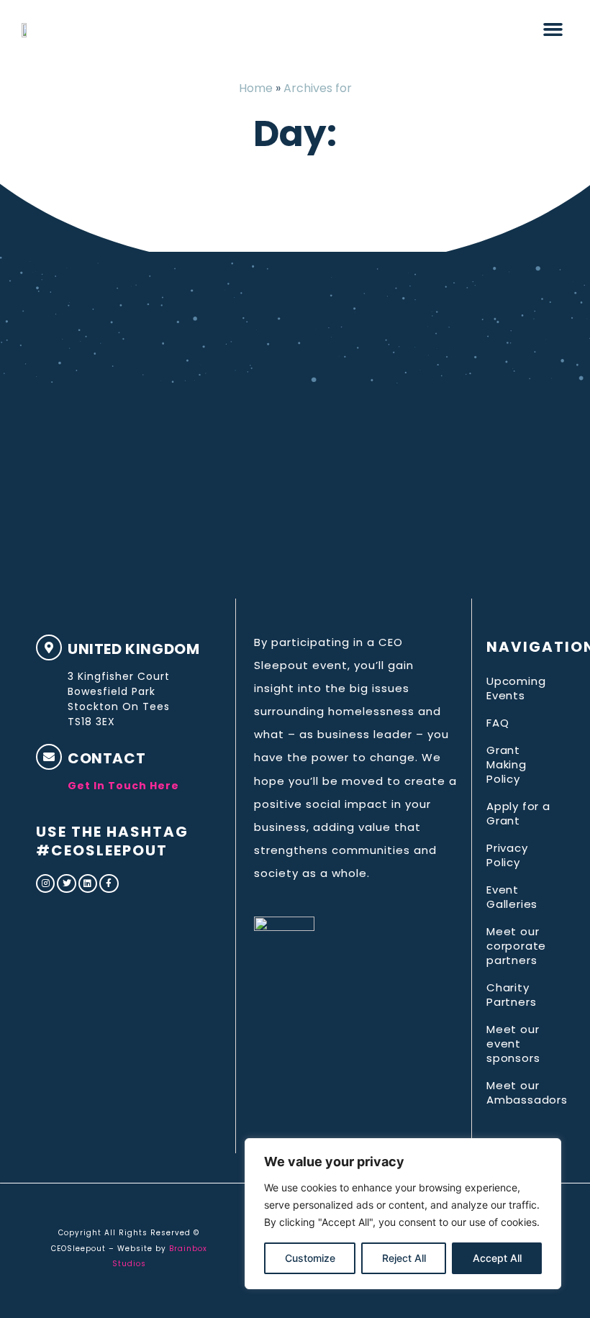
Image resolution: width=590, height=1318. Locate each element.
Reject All (404, 1258)
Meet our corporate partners (516, 946)
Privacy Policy (507, 855)
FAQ (497, 722)
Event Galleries (511, 897)
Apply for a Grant (518, 813)
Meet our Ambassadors (520, 1092)
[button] (553, 29)
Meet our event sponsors (513, 1043)
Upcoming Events (515, 688)
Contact (106, 758)
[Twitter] (66, 883)
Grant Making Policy (506, 764)
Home (256, 88)
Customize (310, 1258)
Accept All (497, 1258)
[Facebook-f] (108, 883)
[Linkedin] (87, 883)
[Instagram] (45, 883)
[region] (403, 1213)
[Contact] (49, 757)
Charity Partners (511, 994)
